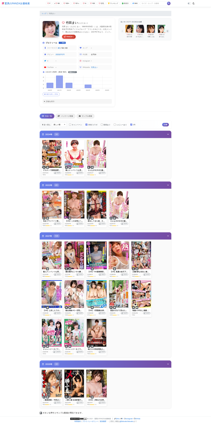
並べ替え (47, 125)
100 (93, 3)
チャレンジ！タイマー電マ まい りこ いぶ (59, 349)
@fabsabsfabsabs (126, 421)
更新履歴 (103, 421)
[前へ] (122, 31)
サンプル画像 (86, 116)
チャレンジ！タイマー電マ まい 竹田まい (81, 349)
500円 (81, 352)
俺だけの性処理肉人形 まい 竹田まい (102, 349)
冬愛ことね (151, 36)
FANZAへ (70, 37)
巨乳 (102, 3)
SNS (135, 3)
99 (59, 3)
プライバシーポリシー (90, 421)
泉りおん (161, 36)
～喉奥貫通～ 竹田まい (52, 400)
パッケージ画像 (67, 116)
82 (140, 34)
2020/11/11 (60, 54)
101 (76, 3)
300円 (58, 173)
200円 (81, 173)
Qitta (118, 419)
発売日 (126, 3)
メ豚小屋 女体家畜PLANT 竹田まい (78, 400)
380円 (103, 274)
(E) (142, 34)
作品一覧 (48, 116)
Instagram (129, 419)
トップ (44, 13)
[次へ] (167, 31)
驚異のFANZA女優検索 (17, 3)
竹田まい (94, 67)
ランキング (114, 3)
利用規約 (77, 421)
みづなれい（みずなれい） (140, 36)
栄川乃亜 (129, 36)
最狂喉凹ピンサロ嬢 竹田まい (76, 272)
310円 (81, 402)
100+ (67, 3)
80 (59, 48)
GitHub (137, 419)
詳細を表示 (50, 101)
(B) (153, 34)
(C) (131, 34)
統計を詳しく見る (52, 94)
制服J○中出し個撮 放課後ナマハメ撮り (147, 310)
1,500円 (58, 352)
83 (129, 34)
